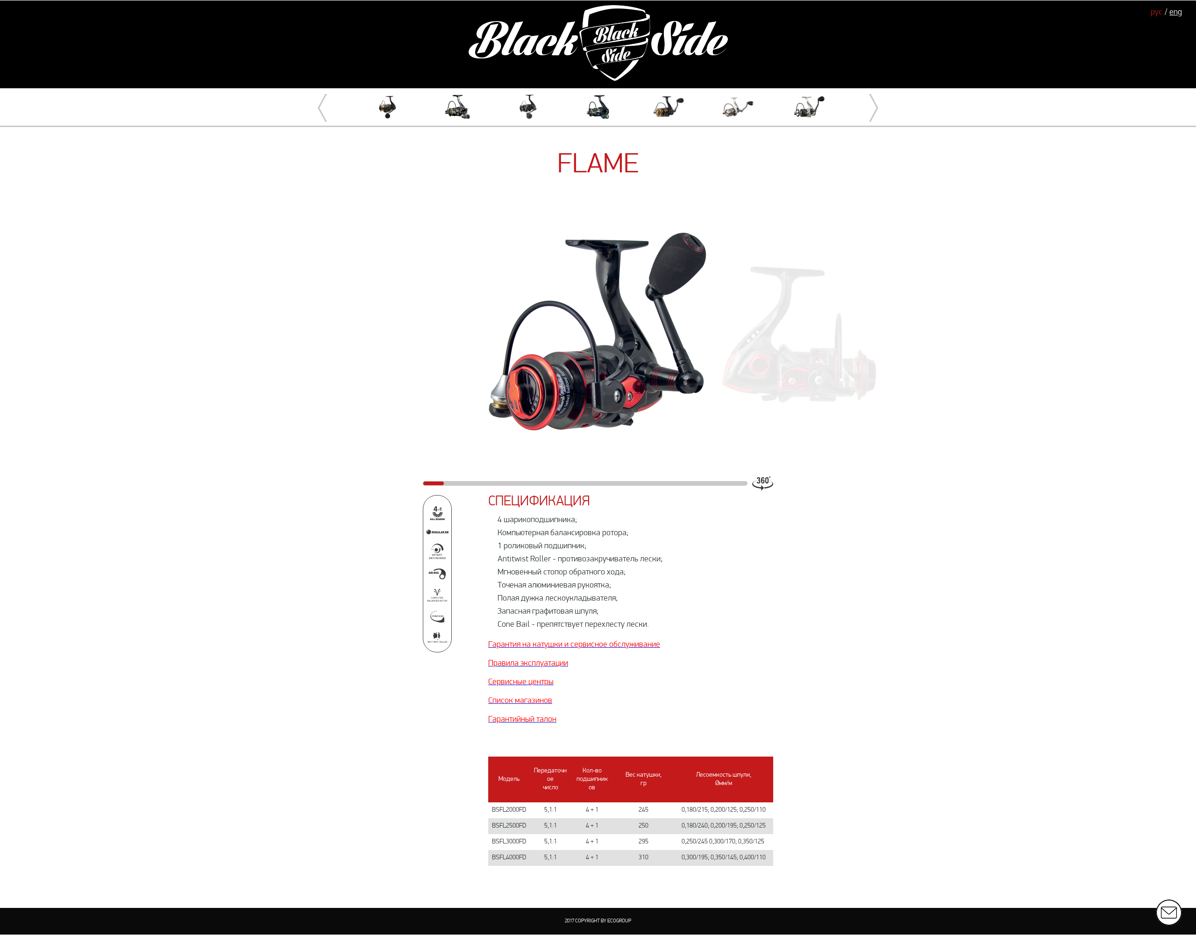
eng (1175, 12)
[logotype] (598, 44)
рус (1156, 12)
